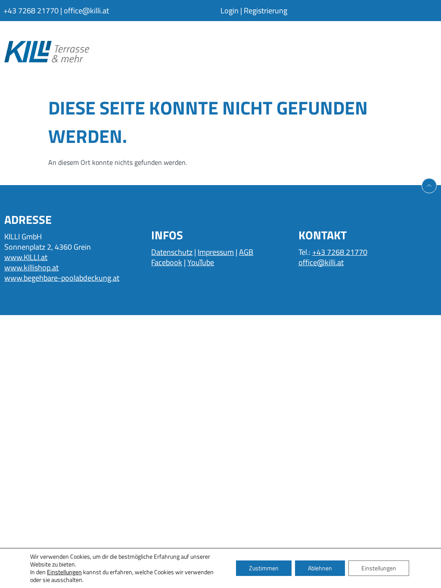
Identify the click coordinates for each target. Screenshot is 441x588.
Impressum (216, 252)
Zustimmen (264, 568)
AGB (246, 252)
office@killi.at (86, 10)
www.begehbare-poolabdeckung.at (61, 278)
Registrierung (265, 10)
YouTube (200, 262)
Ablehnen (320, 568)
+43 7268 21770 (31, 10)
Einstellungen (64, 572)
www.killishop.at (31, 267)
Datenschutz (172, 252)
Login (229, 10)
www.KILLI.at (25, 257)
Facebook (166, 262)
